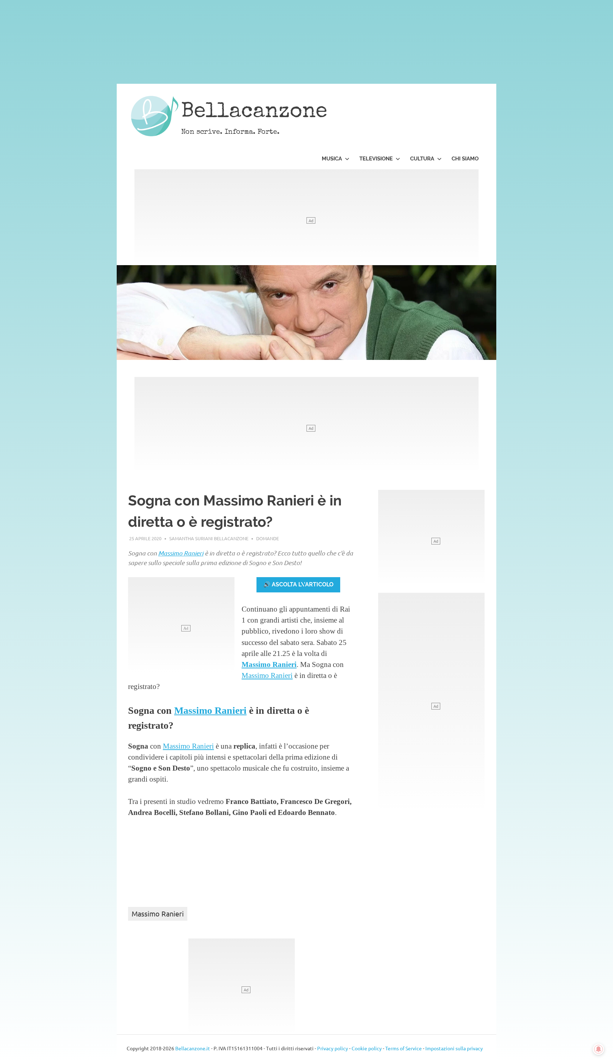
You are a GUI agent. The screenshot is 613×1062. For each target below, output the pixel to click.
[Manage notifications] (598, 1049)
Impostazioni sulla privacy (454, 1048)
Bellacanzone (254, 112)
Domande (267, 538)
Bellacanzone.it (192, 1048)
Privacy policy (332, 1048)
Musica (332, 158)
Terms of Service (403, 1048)
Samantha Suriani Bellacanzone (208, 538)
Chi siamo (465, 158)
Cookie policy (367, 1048)
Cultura (422, 158)
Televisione (376, 158)
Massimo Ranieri (180, 553)
